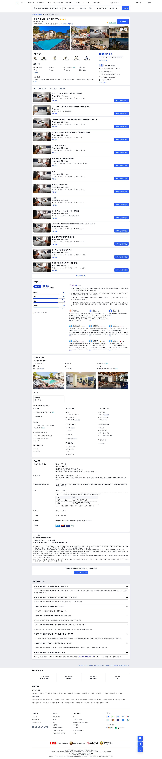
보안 (74, 733)
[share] (140, 744)
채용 (54, 722)
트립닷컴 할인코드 (37, 699)
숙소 (17, 3)
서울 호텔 (34, 693)
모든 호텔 (75, 727)
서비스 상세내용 (36, 722)
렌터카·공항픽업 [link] (58, 3)
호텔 (85, 665)
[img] (51, 38)
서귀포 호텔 (77, 693)
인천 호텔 (84, 693)
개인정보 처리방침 (58, 727)
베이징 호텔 (105, 693)
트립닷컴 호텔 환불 (90, 703)
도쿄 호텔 (70, 693)
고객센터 (34, 716)
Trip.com (80, 665)
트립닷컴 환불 (47, 703)
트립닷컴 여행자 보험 (57, 703)
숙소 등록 (75, 725)
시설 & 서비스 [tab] (53, 89)
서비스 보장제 (35, 719)
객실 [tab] (34, 89)
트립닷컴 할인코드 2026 (102, 703)
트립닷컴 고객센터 (120, 699)
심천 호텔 (112, 693)
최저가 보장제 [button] (112, 22)
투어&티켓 (31, 3)
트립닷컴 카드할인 (69, 703)
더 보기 (35, 81)
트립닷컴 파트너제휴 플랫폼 (80, 722)
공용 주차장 (102, 363)
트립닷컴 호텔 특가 (48, 699)
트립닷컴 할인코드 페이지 (86, 657)
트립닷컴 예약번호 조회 (95, 699)
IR (74, 716)
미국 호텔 (91, 665)
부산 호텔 (41, 693)
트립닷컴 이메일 (65, 699)
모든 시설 (35, 72)
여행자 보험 (69, 3)
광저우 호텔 (119, 693)
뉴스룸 (54, 719)
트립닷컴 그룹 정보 (58, 730)
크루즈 (89, 3)
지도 (106, 3)
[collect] (140, 738)
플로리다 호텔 (99, 665)
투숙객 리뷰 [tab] (42, 89)
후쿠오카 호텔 (62, 693)
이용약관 (55, 725)
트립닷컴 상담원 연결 (108, 699)
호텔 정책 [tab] (62, 89)
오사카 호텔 (54, 693)
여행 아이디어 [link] (97, 3)
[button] (123, 3)
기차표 (49, 3)
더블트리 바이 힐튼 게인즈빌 (46, 19)
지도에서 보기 (102, 82)
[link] (138, 2)
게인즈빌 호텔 (108, 665)
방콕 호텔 (98, 693)
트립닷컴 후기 (79, 703)
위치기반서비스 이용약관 (59, 733)
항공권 (23, 3)
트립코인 (57, 699)
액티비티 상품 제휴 (78, 730)
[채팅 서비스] (140, 749)
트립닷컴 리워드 (115, 3)
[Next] (128, 380)
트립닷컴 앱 (74, 699)
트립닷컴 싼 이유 (82, 699)
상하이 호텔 (91, 693)
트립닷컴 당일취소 (37, 703)
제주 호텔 (47, 693)
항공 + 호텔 (40, 3)
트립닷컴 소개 (56, 716)
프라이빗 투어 (80, 3)
